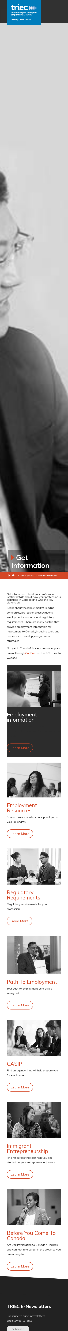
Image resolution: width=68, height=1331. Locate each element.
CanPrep (30, 653)
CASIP (14, 1063)
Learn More (20, 748)
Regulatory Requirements (23, 895)
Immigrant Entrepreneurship (27, 1148)
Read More (19, 921)
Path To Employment (32, 982)
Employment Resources (22, 808)
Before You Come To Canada (31, 1235)
